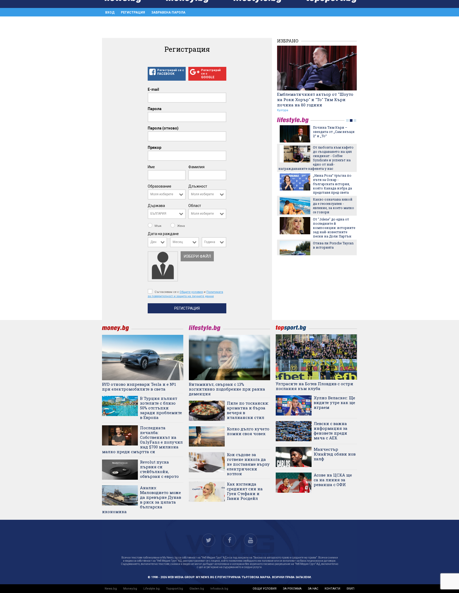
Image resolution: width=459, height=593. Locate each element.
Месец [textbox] (178, 242)
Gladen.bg (196, 588)
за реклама (292, 588)
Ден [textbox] (153, 242)
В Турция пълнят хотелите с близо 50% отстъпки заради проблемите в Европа (161, 408)
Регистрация (133, 12)
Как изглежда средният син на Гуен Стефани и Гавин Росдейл (245, 491)
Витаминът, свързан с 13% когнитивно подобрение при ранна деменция (227, 389)
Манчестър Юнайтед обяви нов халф (335, 454)
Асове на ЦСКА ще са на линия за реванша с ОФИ (333, 480)
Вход (109, 12)
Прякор (154, 147)
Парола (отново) (163, 128)
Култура (282, 110)
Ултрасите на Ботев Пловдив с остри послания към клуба (314, 386)
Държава (156, 206)
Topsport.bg (174, 588)
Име (151, 167)
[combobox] (167, 194)
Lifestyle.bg (151, 588)
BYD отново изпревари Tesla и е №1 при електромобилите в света (139, 387)
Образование (159, 186)
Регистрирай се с (170, 72)
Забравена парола (168, 12)
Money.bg (130, 588)
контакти (332, 588)
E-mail (153, 89)
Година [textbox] (209, 242)
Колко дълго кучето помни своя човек (248, 431)
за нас (313, 588)
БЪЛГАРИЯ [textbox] (158, 213)
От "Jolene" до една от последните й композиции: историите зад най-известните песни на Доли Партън (334, 227)
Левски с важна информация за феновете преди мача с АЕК (330, 430)
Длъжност (197, 186)
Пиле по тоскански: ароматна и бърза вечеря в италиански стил (248, 410)
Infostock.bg (219, 588)
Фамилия (196, 167)
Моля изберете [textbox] (161, 194)
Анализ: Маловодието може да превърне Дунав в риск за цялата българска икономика (141, 499)
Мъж (158, 226)
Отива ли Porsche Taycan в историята (333, 245)
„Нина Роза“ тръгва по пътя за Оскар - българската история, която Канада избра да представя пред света (332, 183)
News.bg (111, 588)
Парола (155, 109)
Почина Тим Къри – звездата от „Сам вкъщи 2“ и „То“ (334, 131)
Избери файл (197, 256)
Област (194, 206)
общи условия (265, 588)
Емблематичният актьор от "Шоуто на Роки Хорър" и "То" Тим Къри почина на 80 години (315, 99)
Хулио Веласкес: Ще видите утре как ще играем (334, 402)
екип (350, 588)
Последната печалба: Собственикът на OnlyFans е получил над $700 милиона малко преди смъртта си (142, 439)
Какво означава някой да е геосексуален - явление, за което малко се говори (333, 205)
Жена (180, 226)
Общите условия (191, 292)
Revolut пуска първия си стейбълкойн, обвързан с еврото (159, 469)
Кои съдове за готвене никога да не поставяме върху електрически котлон (248, 464)
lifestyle (294, 120)
